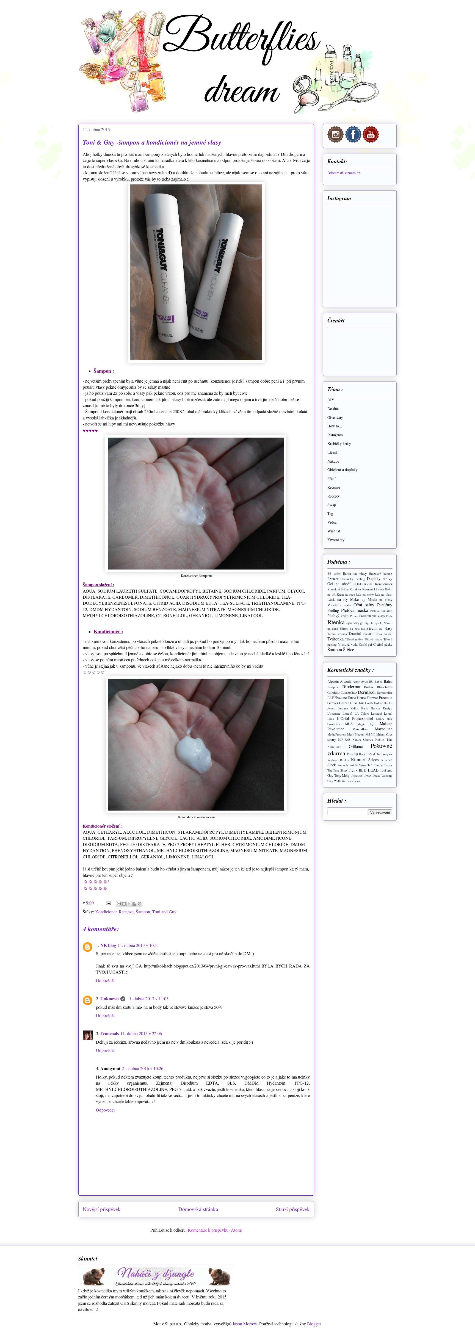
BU (371, 681)
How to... (334, 426)
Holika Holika (383, 703)
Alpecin (333, 681)
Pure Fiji (352, 754)
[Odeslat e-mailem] (118, 903)
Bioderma (351, 686)
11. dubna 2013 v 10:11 (138, 945)
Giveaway (335, 417)
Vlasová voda (348, 644)
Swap (331, 504)
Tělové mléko (354, 639)
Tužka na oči (383, 634)
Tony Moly (342, 775)
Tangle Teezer (383, 765)
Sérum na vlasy (379, 628)
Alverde (345, 681)
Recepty (333, 496)
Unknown (109, 998)
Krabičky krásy (339, 443)
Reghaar (332, 760)
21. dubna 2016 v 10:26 (142, 1068)
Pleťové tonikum (381, 611)
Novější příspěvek (102, 1209)
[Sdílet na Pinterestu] (139, 903)
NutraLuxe (334, 747)
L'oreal (347, 713)
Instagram (335, 434)
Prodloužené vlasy (372, 615)
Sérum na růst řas (352, 628)
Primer (354, 616)
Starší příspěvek (293, 1209)
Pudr (389, 616)
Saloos (373, 759)
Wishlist (333, 531)
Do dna (333, 408)
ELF (330, 697)
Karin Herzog (370, 708)
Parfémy (384, 604)
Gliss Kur (357, 703)
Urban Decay (371, 775)
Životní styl (336, 539)
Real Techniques (380, 754)
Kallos (354, 708)
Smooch (343, 765)
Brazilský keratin (380, 573)
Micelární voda (339, 605)
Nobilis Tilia (383, 739)
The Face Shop (337, 770)
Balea (388, 681)
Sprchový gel (355, 623)
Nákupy (333, 461)
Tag (330, 513)
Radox (363, 754)
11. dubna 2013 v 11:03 (148, 998)
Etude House (357, 697)
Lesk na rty (337, 599)
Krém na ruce (346, 594)
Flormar (372, 697)
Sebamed (386, 760)
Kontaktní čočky (338, 589)
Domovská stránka (198, 1209)
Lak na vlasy (383, 594)
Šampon (143, 911)
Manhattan (360, 729)
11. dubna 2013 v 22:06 (141, 1033)
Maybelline (383, 728)
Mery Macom (356, 734)
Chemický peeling (353, 579)
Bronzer (332, 578)
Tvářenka (335, 638)
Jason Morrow (245, 1323)
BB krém (333, 573)
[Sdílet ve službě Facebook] (134, 903)
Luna (330, 719)
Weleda (346, 781)
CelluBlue (333, 692)
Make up (357, 599)
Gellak (358, 584)
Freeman (385, 697)
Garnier (332, 703)
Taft (370, 765)
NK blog (108, 945)
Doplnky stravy (379, 578)
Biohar (368, 687)
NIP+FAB (344, 739)
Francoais (109, 1033)
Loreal (388, 713)
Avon (364, 681)
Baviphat (333, 687)
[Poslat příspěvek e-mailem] (108, 902)
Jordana (343, 708)
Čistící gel (365, 644)
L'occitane (333, 713)
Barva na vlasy (355, 573)
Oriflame (356, 746)
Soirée (354, 765)
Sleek (331, 764)
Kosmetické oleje (373, 589)
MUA (349, 724)
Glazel (344, 703)
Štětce (348, 649)
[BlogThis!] (124, 903)
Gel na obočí (338, 583)
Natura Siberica (362, 739)
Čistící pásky (382, 644)
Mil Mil (370, 734)
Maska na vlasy (380, 599)
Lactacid (376, 713)
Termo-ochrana (337, 634)
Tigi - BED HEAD (363, 770)
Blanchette (384, 687)
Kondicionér (106, 911)
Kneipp (387, 708)
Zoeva (356, 781)
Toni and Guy (164, 911)
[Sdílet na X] (129, 903)
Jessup (331, 708)
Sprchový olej (374, 623)
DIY (330, 399)
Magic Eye (366, 724)
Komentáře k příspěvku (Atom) (215, 1230)
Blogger (314, 1323)
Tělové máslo (373, 639)
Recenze (126, 911)
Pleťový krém (338, 615)
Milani (380, 734)
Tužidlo (367, 634)
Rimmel (358, 759)
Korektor (355, 589)
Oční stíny (364, 604)
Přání (331, 478)
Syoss (362, 765)
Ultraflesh (356, 775)
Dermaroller (384, 692)
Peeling (333, 610)
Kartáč (368, 584)
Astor (356, 681)
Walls (337, 781)
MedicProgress (336, 734)
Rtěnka (336, 622)
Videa (331, 522)
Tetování (355, 633)
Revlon (344, 760)
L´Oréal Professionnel (355, 718)
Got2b (369, 703)
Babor (378, 681)
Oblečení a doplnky (342, 469)
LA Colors (362, 713)
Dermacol (367, 692)
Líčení (332, 452)
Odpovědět (105, 980)
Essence (341, 697)
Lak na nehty (365, 594)
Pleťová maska (354, 610)
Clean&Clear (349, 692)
